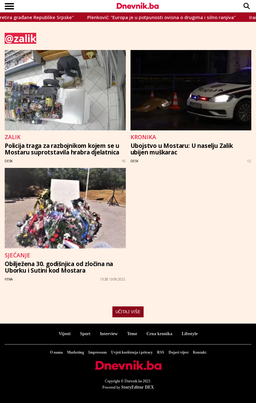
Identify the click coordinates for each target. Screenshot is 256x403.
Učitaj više (128, 312)
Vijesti (65, 333)
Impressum (97, 352)
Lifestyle (190, 333)
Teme (132, 333)
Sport (85, 333)
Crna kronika (159, 333)
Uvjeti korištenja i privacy (132, 352)
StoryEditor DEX (137, 387)
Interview (109, 333)
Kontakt (199, 352)
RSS (160, 352)
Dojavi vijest (179, 352)
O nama (56, 352)
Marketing (75, 352)
